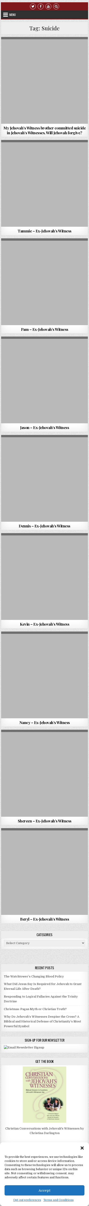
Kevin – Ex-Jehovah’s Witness (44, 624)
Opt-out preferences (27, 1200)
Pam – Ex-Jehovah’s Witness (44, 329)
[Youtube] (48, 6)
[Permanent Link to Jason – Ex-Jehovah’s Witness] (44, 380)
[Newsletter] (24, 1047)
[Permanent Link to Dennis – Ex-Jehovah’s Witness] (44, 478)
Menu (12, 14)
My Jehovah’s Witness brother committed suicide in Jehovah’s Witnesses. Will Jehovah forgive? (44, 130)
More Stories (66, 249)
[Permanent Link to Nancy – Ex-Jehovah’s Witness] (44, 675)
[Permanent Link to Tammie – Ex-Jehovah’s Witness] (44, 183)
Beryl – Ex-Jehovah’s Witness (44, 919)
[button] (82, 1148)
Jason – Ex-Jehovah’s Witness (44, 427)
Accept (44, 1190)
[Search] (56, 6)
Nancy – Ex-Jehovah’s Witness (44, 722)
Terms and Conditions (58, 1200)
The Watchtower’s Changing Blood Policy (34, 976)
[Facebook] (41, 6)
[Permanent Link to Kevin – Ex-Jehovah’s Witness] (44, 576)
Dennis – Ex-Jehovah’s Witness (44, 525)
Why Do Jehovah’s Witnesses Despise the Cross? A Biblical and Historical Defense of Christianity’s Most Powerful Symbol (42, 1021)
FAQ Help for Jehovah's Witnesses (61, 48)
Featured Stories (66, 151)
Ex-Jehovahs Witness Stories (31, 151)
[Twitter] (33, 6)
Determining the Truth (20, 48)
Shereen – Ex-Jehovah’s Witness (44, 820)
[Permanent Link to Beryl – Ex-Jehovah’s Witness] (44, 871)
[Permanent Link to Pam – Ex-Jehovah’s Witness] (44, 281)
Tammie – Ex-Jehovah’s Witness (44, 230)
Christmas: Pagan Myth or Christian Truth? (35, 1009)
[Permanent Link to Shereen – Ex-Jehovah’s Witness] (44, 773)
